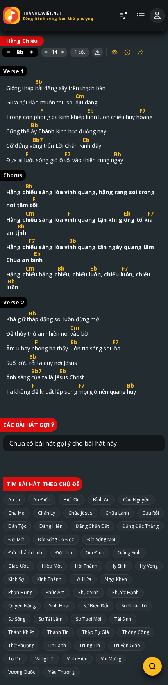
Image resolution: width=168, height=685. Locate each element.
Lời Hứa (83, 579)
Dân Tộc (17, 526)
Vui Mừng (111, 658)
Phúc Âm (55, 592)
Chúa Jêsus (80, 513)
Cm (79, 96)
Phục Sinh (88, 592)
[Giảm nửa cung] (8, 52)
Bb (38, 81)
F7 (142, 110)
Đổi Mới (16, 539)
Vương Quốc (21, 672)
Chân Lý (46, 513)
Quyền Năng (22, 605)
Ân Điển (41, 499)
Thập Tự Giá (95, 632)
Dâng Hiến (51, 526)
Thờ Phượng (21, 645)
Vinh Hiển (77, 658)
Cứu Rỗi (150, 513)
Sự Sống (16, 619)
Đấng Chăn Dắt (92, 526)
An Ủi (14, 499)
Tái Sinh (122, 619)
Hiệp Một (52, 566)
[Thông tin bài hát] (127, 52)
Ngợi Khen (116, 579)
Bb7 (37, 139)
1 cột (80, 52)
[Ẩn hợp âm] (114, 52)
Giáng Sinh (129, 552)
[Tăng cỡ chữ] (63, 52)
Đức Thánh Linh (25, 552)
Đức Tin (63, 552)
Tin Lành (57, 645)
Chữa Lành (117, 513)
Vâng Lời (44, 658)
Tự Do (15, 658)
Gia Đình (95, 552)
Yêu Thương (61, 672)
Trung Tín (89, 645)
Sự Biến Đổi (95, 605)
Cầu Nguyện (136, 499)
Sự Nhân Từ (134, 605)
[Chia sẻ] (141, 52)
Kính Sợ (16, 579)
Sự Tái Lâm (51, 619)
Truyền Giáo (126, 645)
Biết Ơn (72, 499)
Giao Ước (18, 566)
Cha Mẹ (16, 513)
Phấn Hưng (20, 592)
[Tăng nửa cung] (31, 52)
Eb (90, 110)
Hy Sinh (119, 566)
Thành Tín (58, 632)
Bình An (101, 499)
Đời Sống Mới (101, 539)
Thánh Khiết (21, 632)
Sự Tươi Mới (88, 619)
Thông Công (135, 632)
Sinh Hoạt (59, 605)
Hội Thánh (86, 566)
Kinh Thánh (49, 579)
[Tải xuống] (97, 52)
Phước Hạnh (125, 592)
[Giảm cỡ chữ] (46, 52)
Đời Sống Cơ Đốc (56, 539)
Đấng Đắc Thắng (140, 526)
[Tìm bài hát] (152, 666)
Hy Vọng (149, 566)
